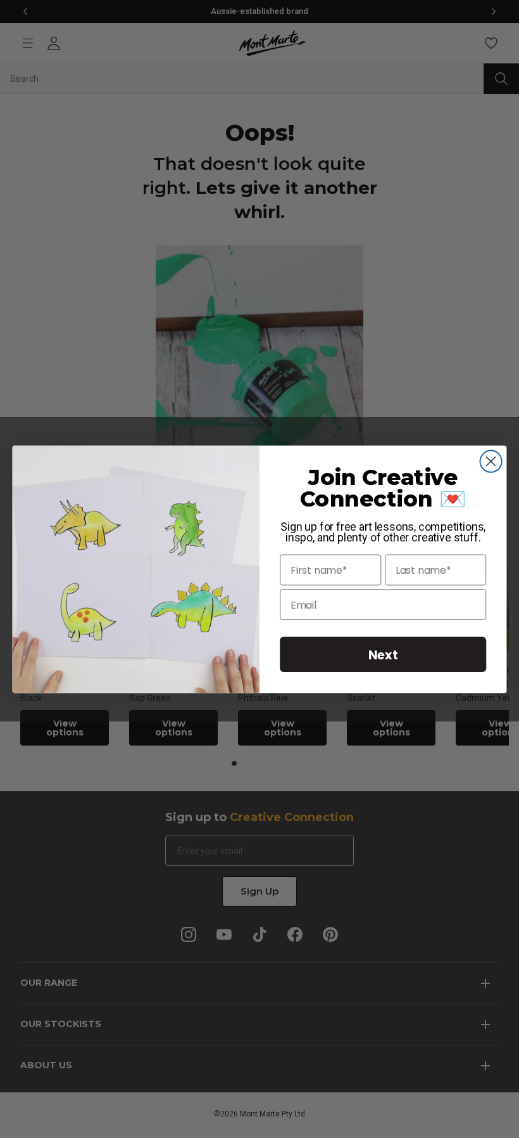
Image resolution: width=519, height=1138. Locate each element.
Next (383, 654)
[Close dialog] (491, 461)
